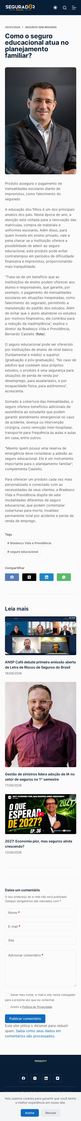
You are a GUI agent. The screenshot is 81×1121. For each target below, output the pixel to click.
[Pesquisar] (65, 8)
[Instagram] (35, 1078)
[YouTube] (58, 1078)
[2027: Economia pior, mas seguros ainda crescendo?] (40, 814)
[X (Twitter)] (29, 577)
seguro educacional (22, 551)
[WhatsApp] (64, 577)
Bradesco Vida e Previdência (29, 543)
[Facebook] (12, 577)
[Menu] (74, 7)
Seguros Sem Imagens (41, 27)
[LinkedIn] (47, 577)
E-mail (14, 926)
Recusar (50, 1113)
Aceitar (30, 1113)
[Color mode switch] (55, 7)
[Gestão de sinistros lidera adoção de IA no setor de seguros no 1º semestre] (40, 724)
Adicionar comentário (25, 955)
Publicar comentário (25, 1019)
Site (11, 940)
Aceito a (31, 1007)
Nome (14, 913)
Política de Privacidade (37, 1007)
